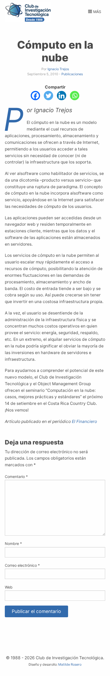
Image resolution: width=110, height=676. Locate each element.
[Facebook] (35, 95)
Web (9, 587)
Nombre (13, 543)
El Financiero (84, 421)
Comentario (16, 476)
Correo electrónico (22, 565)
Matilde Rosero (69, 664)
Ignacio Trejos (58, 69)
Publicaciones (72, 74)
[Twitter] (48, 95)
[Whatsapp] (74, 95)
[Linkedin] (61, 95)
